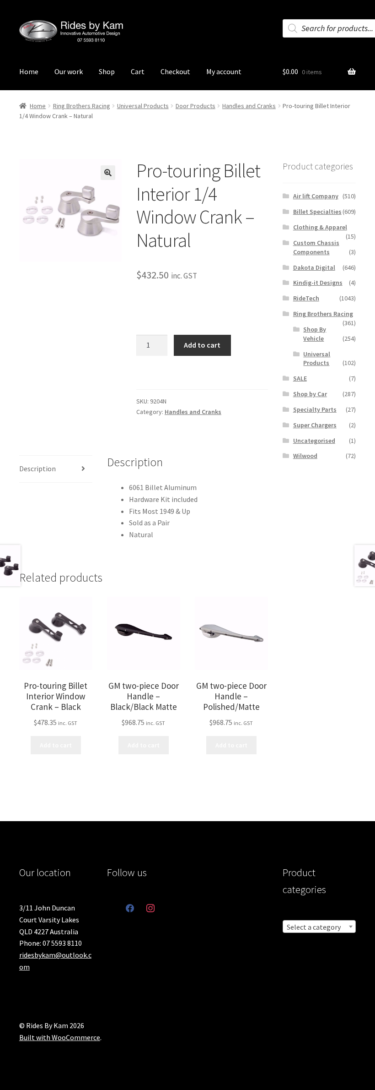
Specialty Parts (315, 409)
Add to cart (202, 344)
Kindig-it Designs (318, 282)
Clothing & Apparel (320, 227)
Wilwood (305, 456)
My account (223, 71)
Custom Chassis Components (316, 247)
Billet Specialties (317, 211)
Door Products (195, 106)
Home (28, 71)
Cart (138, 71)
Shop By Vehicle (314, 334)
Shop (107, 71)
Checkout (175, 71)
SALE (300, 378)
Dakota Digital (314, 267)
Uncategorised (314, 440)
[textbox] (319, 927)
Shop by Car (310, 394)
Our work (68, 71)
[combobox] (319, 926)
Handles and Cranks (249, 106)
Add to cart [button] (56, 745)
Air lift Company (315, 196)
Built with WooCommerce (59, 1037)
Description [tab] (37, 468)
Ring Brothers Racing (81, 106)
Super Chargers (315, 425)
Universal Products (143, 106)
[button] (108, 172)
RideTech (306, 298)
